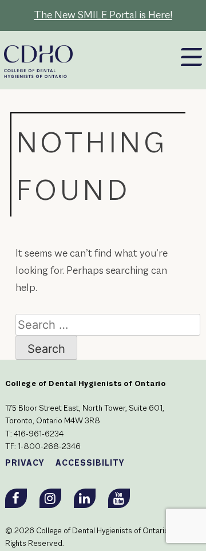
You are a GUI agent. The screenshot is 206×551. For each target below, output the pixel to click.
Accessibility (90, 463)
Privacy (25, 463)
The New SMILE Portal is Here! (103, 15)
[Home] (68, 56)
